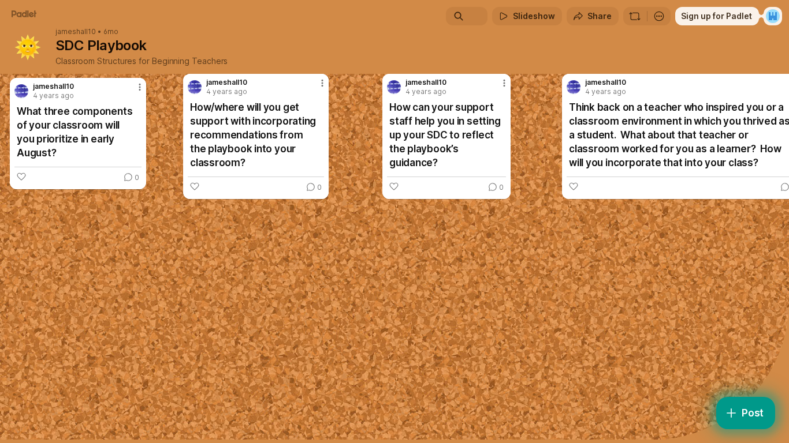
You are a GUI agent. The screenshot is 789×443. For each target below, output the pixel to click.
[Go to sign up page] (773, 16)
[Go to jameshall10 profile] (573, 87)
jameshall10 (75, 32)
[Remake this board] (634, 16)
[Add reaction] (573, 186)
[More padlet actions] (659, 16)
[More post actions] (504, 83)
